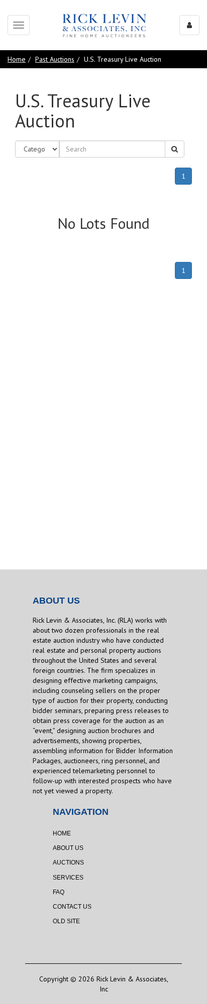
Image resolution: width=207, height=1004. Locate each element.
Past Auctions (54, 59)
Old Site (66, 921)
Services (68, 877)
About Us (68, 847)
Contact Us (72, 906)
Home (17, 59)
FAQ (58, 892)
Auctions (68, 862)
